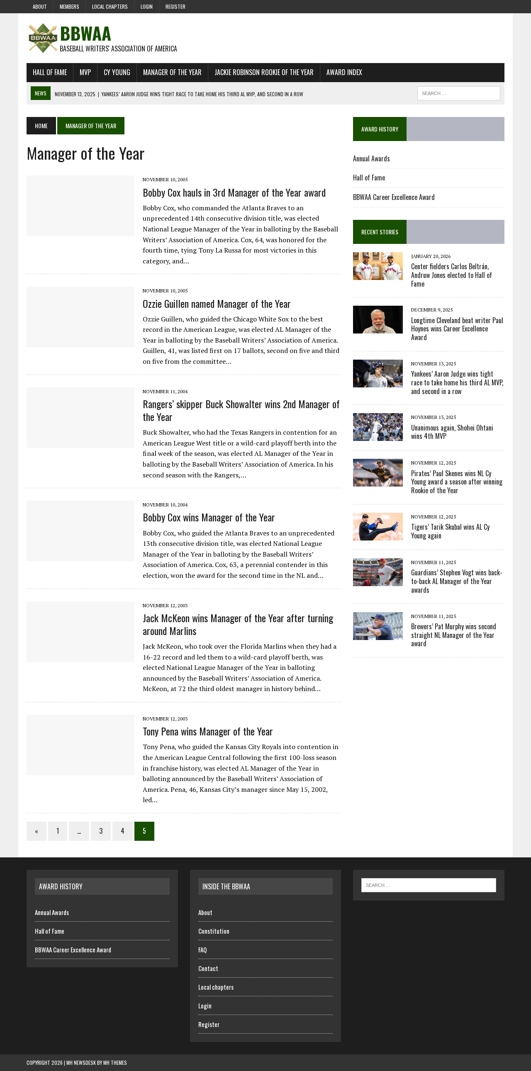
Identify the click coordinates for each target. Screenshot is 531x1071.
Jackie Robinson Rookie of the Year (264, 72)
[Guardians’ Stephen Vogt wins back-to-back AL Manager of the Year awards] (378, 580)
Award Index (344, 72)
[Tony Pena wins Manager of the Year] (80, 769)
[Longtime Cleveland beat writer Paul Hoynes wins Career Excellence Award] (378, 328)
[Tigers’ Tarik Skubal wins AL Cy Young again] (378, 534)
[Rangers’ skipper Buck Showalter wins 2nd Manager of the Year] (80, 442)
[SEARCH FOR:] (458, 92)
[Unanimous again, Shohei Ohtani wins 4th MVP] (378, 435)
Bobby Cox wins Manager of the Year (209, 516)
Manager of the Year (172, 72)
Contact (208, 968)
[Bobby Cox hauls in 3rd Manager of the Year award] (80, 230)
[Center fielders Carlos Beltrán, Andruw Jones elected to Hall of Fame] (378, 274)
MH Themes (115, 1062)
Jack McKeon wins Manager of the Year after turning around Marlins (238, 624)
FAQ (202, 949)
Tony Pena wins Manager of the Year (208, 730)
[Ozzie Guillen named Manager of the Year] (80, 341)
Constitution (213, 930)
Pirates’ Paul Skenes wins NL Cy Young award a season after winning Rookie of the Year (456, 482)
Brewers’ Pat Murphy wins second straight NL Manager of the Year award (453, 635)
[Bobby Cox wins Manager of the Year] (80, 555)
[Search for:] (428, 884)
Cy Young (117, 72)
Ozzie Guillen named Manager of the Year (217, 303)
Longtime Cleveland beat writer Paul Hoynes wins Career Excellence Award (457, 329)
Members (69, 6)
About (40, 6)
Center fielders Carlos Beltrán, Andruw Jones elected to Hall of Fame (451, 275)
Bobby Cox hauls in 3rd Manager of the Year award (234, 192)
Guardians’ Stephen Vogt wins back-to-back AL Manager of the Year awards (456, 581)
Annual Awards (371, 158)
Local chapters (110, 6)
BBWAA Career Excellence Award (394, 197)
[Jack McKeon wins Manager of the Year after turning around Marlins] (80, 656)
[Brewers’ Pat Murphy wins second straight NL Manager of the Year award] (378, 634)
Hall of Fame (50, 72)
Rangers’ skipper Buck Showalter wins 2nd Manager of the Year (241, 410)
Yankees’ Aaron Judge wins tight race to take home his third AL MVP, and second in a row (457, 382)
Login (147, 6)
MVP (85, 72)
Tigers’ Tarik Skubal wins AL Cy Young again (450, 531)
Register (175, 6)
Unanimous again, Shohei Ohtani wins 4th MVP (452, 432)
